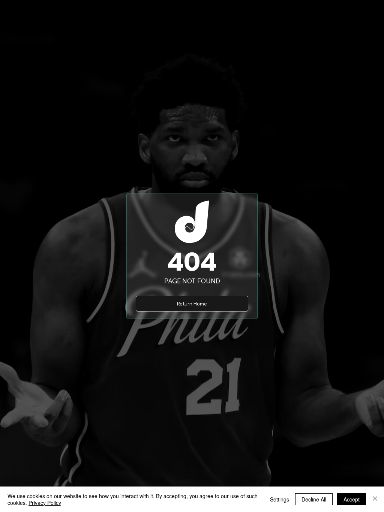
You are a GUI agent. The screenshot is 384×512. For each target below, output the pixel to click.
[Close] (375, 499)
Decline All (314, 499)
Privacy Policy (44, 502)
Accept (352, 499)
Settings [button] (279, 499)
